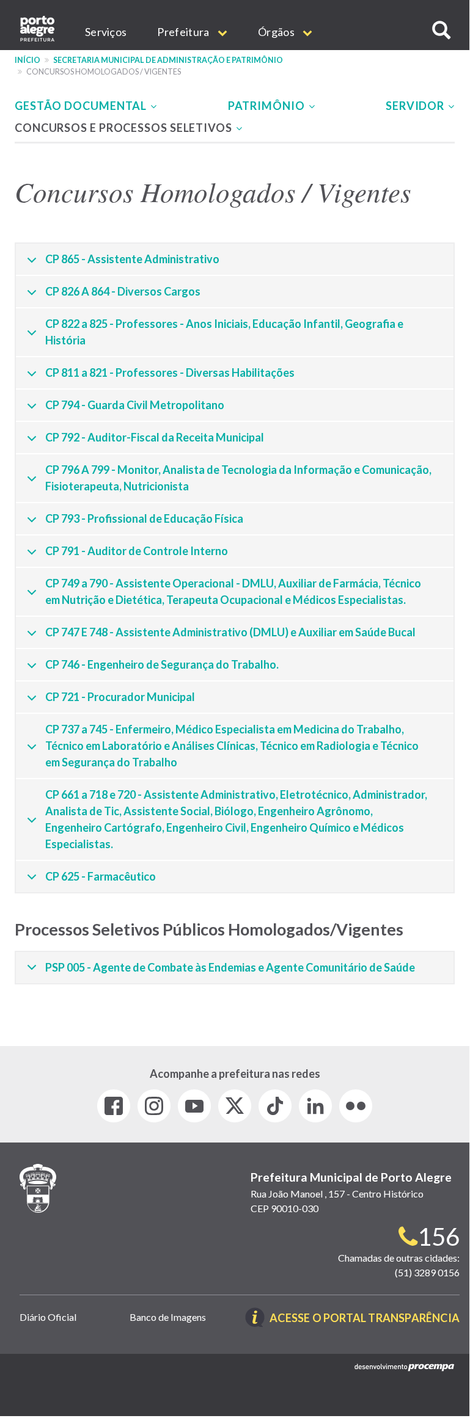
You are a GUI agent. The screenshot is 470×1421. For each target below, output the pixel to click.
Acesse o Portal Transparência (365, 1318)
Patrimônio (267, 105)
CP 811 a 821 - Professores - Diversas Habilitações (170, 372)
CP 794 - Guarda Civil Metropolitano (134, 405)
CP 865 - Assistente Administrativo (132, 259)
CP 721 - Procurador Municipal (120, 696)
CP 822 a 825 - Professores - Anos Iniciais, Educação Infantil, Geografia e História (224, 332)
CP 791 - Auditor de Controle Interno (136, 551)
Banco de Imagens (168, 1317)
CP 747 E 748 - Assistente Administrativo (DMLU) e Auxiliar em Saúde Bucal (230, 632)
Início (27, 60)
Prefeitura (184, 31)
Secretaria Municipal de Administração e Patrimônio (168, 60)
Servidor (416, 105)
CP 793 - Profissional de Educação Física (144, 518)
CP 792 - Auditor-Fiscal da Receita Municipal (154, 437)
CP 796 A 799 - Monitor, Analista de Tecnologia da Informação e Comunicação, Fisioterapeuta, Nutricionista (238, 478)
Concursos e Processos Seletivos (125, 127)
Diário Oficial (48, 1317)
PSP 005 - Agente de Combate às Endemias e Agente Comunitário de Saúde (230, 967)
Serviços (106, 31)
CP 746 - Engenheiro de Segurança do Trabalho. (162, 664)
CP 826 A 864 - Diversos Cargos (122, 291)
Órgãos (277, 31)
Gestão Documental (82, 105)
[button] (441, 30)
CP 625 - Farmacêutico (100, 876)
